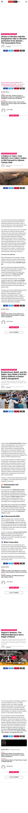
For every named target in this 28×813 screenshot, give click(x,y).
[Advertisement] (14, 19)
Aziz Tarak (8, 46)
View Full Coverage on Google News (13, 86)
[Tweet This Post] (11, 51)
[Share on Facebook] (5, 51)
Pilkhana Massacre (15, 749)
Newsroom (8, 647)
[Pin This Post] (16, 51)
